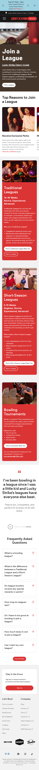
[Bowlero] (31, 742)
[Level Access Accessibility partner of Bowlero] (7, 754)
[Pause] (35, 40)
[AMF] (19, 742)
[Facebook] (18, 754)
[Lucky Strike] (8, 742)
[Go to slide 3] (28, 527)
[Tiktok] (32, 754)
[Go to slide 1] (17, 527)
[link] (32, 18)
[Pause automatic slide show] (10, 526)
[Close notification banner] (35, 5)
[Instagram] (25, 754)
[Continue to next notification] (28, 5)
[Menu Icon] (4, 18)
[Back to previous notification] (3, 5)
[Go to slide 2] (22, 527)
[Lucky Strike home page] (19, 18)
